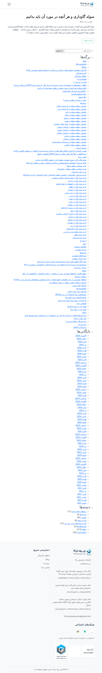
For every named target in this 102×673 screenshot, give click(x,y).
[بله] (84, 631)
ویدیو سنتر (82, 324)
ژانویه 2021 (81, 503)
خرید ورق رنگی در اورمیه (77, 190)
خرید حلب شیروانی (78, 172)
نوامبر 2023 (81, 428)
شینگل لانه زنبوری (79, 285)
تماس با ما (82, 157)
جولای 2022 (81, 467)
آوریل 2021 (81, 494)
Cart (84, 61)
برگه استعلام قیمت (78, 94)
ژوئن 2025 (82, 371)
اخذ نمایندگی (81, 73)
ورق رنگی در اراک (80, 318)
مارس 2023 (81, 452)
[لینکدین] (91, 631)
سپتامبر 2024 (80, 398)
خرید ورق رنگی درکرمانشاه (76, 229)
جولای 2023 (81, 440)
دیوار (84, 243)
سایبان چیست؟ (80, 267)
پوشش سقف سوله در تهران (75, 121)
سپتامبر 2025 (80, 362)
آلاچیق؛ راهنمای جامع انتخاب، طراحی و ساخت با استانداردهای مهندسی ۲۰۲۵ (56, 70)
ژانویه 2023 (81, 455)
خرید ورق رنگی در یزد (78, 226)
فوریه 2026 (81, 350)
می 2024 (82, 410)
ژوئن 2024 (82, 407)
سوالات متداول (80, 276)
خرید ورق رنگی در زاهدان (76, 205)
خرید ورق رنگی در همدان (76, 223)
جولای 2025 (81, 368)
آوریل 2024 (81, 413)
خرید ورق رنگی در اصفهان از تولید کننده (71, 184)
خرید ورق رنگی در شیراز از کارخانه (73, 208)
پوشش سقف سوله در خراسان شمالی (71, 133)
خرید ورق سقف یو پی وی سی (74, 232)
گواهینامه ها (81, 288)
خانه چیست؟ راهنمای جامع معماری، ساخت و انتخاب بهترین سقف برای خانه (56, 163)
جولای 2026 (81, 338)
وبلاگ (84, 312)
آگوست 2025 (81, 365)
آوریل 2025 (81, 377)
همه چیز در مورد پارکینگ (76, 306)
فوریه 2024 (81, 419)
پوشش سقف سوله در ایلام (75, 115)
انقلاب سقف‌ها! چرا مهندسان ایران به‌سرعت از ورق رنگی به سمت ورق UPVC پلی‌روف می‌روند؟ (50, 85)
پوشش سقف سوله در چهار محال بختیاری (70, 124)
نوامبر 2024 (81, 392)
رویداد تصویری (80, 249)
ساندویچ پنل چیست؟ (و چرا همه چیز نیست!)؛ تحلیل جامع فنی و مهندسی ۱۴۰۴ (55, 264)
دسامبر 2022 (81, 458)
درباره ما (83, 240)
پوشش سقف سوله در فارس (75, 145)
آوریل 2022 (81, 476)
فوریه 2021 (81, 500)
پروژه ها (83, 103)
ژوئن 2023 (82, 443)
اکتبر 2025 (82, 359)
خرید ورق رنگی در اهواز (77, 187)
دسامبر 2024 (81, 389)
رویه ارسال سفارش (79, 258)
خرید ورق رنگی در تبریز (77, 196)
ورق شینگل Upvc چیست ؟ (75, 321)
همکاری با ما (81, 303)
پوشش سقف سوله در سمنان (74, 139)
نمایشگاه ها (81, 526)
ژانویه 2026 (81, 353)
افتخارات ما (81, 79)
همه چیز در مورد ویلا (78, 309)
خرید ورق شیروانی (79, 237)
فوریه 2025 (81, 383)
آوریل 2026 (81, 347)
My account (81, 64)
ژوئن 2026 (82, 341)
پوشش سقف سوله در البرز (75, 112)
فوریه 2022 (81, 479)
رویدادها (83, 252)
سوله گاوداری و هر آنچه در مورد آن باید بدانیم (60, 17)
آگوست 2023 (81, 437)
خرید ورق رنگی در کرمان (77, 217)
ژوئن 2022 (82, 470)
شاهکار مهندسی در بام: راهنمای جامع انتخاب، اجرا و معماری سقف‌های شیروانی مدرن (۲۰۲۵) (50, 279)
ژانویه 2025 (81, 386)
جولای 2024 (81, 404)
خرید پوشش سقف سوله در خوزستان (71, 169)
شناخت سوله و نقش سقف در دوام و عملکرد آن (67, 282)
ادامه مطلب (88, 40)
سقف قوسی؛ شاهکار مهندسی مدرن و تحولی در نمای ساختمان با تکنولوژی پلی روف (54, 273)
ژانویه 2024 (81, 422)
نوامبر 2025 (81, 356)
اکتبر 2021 (82, 488)
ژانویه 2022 (81, 482)
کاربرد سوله (81, 520)
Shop (84, 67)
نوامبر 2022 (81, 461)
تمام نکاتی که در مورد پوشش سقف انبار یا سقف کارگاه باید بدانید (60, 160)
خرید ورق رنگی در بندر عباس (75, 193)
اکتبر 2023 (82, 431)
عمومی (83, 517)
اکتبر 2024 (82, 395)
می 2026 (82, 344)
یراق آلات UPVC (80, 327)
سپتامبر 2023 (80, 434)
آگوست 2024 (81, 401)
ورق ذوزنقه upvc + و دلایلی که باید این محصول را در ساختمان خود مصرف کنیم (55, 315)
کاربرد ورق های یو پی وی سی (75, 523)
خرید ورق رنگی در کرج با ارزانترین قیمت (71, 214)
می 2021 (82, 491)
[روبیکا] (77, 631)
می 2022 (82, 473)
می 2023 (82, 446)
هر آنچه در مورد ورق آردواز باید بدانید (72, 300)
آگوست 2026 (81, 335)
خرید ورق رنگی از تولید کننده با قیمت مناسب (69, 178)
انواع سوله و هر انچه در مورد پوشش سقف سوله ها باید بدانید (61, 88)
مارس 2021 (81, 497)
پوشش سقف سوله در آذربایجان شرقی (71, 106)
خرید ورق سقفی (80, 235)
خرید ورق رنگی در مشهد (77, 220)
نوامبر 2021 (81, 485)
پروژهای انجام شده (78, 511)
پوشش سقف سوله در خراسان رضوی (72, 130)
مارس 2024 (81, 416)
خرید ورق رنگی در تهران (77, 199)
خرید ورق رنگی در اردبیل (77, 181)
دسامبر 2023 (81, 425)
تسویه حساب (81, 148)
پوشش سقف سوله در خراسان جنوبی (71, 127)
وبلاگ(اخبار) (81, 532)
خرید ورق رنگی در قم (78, 211)
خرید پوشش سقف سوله (76, 166)
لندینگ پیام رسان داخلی (76, 291)
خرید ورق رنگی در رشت (77, 202)
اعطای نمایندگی (80, 76)
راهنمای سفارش (80, 246)
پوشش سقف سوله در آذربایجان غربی (71, 109)
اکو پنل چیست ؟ (79, 82)
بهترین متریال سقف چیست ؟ (74, 100)
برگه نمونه (82, 97)
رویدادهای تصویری (79, 255)
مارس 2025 (81, 380)
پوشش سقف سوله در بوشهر (75, 118)
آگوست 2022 (81, 464)
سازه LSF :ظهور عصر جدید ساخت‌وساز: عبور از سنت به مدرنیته (61, 261)
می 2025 (82, 374)
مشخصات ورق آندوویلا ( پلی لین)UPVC (70, 294)
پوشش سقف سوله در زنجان (75, 136)
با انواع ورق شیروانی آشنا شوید (74, 91)
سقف (84, 270)
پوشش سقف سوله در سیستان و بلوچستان (69, 142)
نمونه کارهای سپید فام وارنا (75, 297)
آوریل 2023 (81, 449)
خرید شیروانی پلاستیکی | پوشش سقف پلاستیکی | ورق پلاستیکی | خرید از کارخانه (54, 175)
